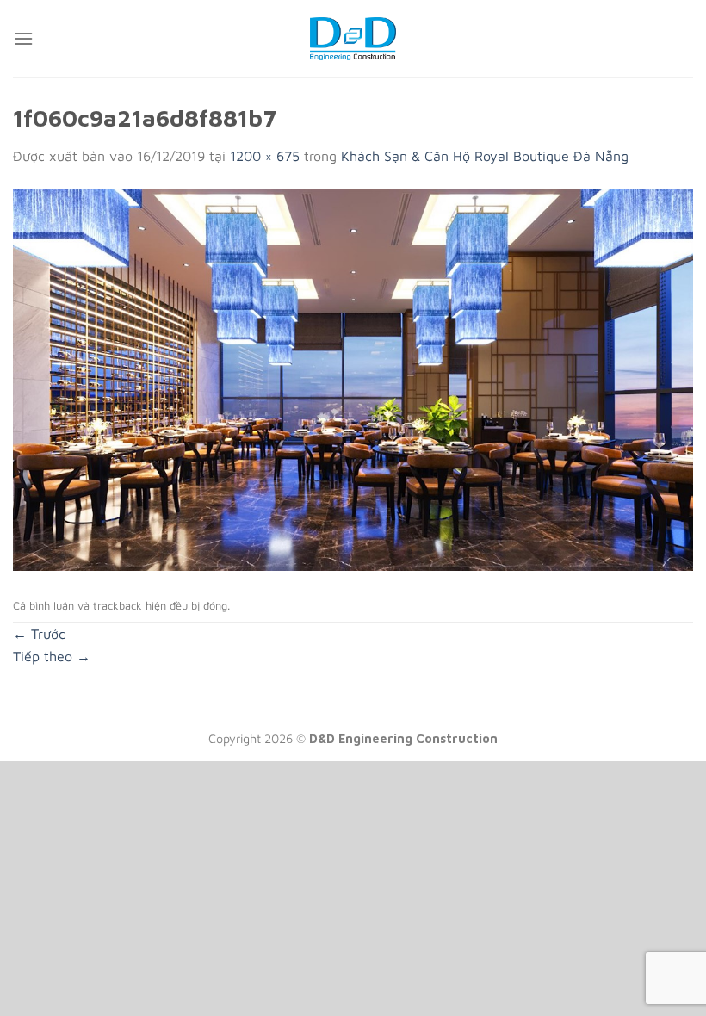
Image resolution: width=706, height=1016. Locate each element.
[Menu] (23, 38)
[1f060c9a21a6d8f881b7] (353, 378)
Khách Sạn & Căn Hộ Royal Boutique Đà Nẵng (485, 156)
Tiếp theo (51, 656)
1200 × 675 (265, 156)
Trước (39, 633)
